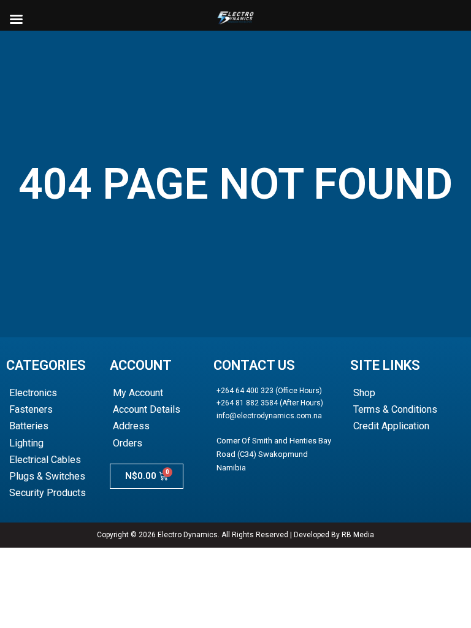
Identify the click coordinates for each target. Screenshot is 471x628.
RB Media (358, 534)
